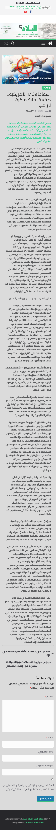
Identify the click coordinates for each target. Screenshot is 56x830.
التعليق (49, 696)
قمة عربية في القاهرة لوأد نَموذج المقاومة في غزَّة (26, 653)
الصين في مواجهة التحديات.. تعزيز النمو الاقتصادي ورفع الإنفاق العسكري (29, 664)
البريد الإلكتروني (45, 752)
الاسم (50, 738)
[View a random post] (5, 43)
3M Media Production (34, 822)
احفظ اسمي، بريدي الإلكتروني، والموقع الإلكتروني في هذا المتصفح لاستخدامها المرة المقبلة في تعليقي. (28, 787)
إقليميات (47, 87)
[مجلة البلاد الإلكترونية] (28, 25)
